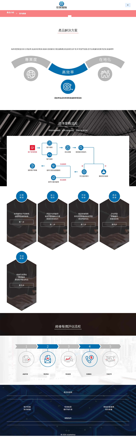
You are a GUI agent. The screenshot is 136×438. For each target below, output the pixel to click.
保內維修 (27, 409)
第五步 (21, 285)
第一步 (21, 222)
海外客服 (27, 407)
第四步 (114, 224)
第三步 (83, 224)
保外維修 (108, 409)
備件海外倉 (68, 409)
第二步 (52, 224)
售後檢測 (68, 407)
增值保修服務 (108, 407)
